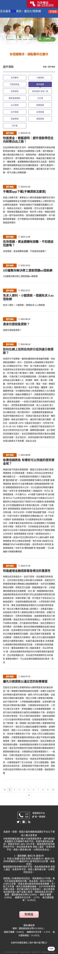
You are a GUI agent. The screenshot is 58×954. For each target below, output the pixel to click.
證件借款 (40, 84)
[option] (29, 34)
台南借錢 (40, 112)
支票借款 (14, 91)
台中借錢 (14, 112)
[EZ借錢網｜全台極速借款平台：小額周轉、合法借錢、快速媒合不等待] (29, 34)
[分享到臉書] (23, 822)
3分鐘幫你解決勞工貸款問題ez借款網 (27, 270)
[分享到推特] (18, 822)
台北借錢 (14, 105)
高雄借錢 (14, 119)
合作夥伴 (14, 77)
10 (53, 790)
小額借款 (40, 77)
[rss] (29, 822)
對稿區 (29, 914)
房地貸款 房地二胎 (40, 91)
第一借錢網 (39, 816)
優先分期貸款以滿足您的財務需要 (25, 681)
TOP (51, 948)
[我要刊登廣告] (42, 3)
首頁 (45, 67)
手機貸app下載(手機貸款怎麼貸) (24, 191)
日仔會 (40, 98)
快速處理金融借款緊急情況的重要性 (27, 571)
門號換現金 (14, 84)
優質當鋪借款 (14, 98)
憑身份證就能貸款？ (16, 324)
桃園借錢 (40, 105)
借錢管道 (40, 119)
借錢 (13, 11)
